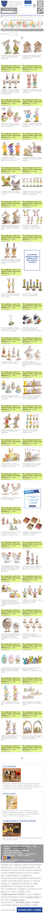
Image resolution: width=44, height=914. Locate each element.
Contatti (6, 848)
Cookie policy (31, 854)
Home (7, 846)
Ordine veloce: (9, 9)
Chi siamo (15, 846)
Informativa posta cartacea (13, 854)
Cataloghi (25, 850)
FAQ (34, 846)
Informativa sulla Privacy (13, 852)
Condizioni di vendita (11, 850)
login (10, 69)
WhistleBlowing (9, 855)
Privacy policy (18, 899)
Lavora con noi (19, 848)
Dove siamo (26, 846)
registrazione (5, 71)
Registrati (28, 5)
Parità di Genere (24, 855)
